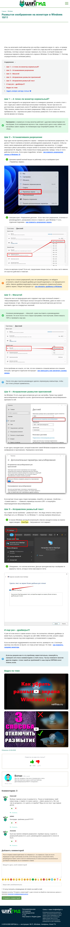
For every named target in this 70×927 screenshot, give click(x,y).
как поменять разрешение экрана (38, 222)
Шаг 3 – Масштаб (12, 74)
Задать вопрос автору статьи (17, 91)
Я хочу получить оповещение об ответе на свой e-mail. (22, 889)
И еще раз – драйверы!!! (15, 84)
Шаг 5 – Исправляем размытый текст (20, 81)
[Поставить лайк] (32, 761)
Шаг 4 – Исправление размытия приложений (23, 77)
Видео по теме (12, 87)
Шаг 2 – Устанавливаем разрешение (20, 70)
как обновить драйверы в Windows (48, 286)
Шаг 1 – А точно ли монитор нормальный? (22, 67)
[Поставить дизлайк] (38, 761)
